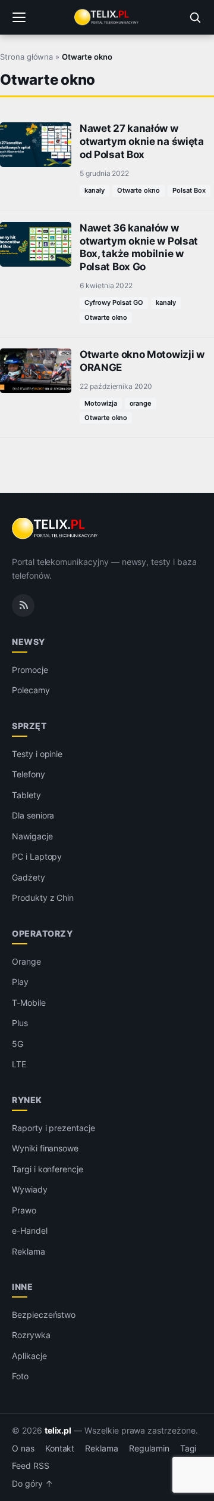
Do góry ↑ (32, 1483)
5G (17, 1044)
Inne (22, 1286)
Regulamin (149, 1448)
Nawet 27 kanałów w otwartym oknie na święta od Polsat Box (142, 141)
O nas (23, 1448)
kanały (94, 190)
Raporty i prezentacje (53, 1128)
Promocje (30, 670)
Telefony (28, 774)
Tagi (188, 1448)
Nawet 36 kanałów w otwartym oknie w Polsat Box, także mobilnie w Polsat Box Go (139, 247)
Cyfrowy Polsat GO (113, 302)
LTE (19, 1064)
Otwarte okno (138, 190)
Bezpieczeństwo (43, 1314)
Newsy (28, 642)
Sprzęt (29, 726)
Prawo (24, 1210)
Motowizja (100, 403)
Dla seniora (33, 815)
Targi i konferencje (47, 1169)
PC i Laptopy (37, 856)
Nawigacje (32, 836)
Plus (20, 1023)
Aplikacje (29, 1356)
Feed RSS (30, 1466)
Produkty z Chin (43, 897)
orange (141, 403)
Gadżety (28, 877)
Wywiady (30, 1189)
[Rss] (23, 605)
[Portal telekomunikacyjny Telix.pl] (107, 17)
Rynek (27, 1100)
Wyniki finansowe (45, 1148)
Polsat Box (189, 190)
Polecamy (31, 690)
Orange (26, 961)
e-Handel (30, 1230)
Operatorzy (42, 933)
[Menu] (19, 17)
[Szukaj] (195, 17)
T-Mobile (29, 1002)
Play (20, 982)
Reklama (28, 1251)
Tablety (26, 795)
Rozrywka (31, 1335)
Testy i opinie (37, 754)
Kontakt (60, 1448)
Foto (20, 1376)
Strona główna (26, 56)
